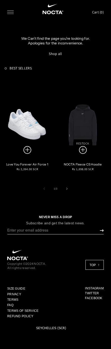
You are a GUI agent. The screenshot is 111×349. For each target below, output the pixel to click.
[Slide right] (67, 188)
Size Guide (16, 288)
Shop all (55, 53)
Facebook (93, 298)
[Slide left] (44, 188)
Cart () (98, 12)
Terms (12, 300)
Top (93, 265)
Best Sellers (20, 68)
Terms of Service (22, 311)
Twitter (92, 293)
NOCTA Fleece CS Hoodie (83, 164)
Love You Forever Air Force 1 (27, 164)
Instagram (94, 288)
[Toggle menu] (10, 12)
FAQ (10, 305)
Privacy (14, 294)
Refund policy (20, 316)
